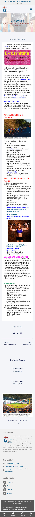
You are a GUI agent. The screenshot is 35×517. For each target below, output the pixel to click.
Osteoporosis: (17, 369)
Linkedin (9, 493)
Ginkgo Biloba (12, 172)
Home (5, 23)
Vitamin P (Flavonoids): (17, 420)
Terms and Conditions (19, 509)
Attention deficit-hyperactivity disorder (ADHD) (17, 210)
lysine (6, 46)
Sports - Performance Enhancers (19, 23)
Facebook (10, 482)
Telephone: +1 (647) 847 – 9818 (14, 466)
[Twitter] (17, 3)
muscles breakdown (14, 149)
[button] (14, 333)
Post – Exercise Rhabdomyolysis (15, 96)
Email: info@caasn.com (12, 463)
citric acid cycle (25, 79)
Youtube (9, 489)
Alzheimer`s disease (14, 247)
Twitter (9, 486)
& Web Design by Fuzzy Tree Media (16, 507)
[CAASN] (9, 8)
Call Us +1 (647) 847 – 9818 (12, 1)
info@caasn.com (26, 1)
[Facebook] (14, 3)
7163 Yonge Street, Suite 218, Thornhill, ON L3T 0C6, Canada (18, 470)
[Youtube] (21, 3)
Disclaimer (6, 509)
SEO (4, 507)
